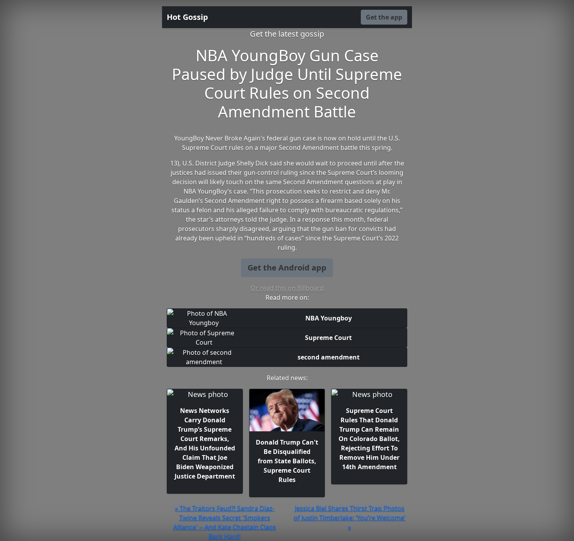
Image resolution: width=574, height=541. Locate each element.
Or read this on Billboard (287, 288)
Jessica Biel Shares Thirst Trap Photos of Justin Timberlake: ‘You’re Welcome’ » (349, 517)
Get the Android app (287, 267)
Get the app (384, 17)
